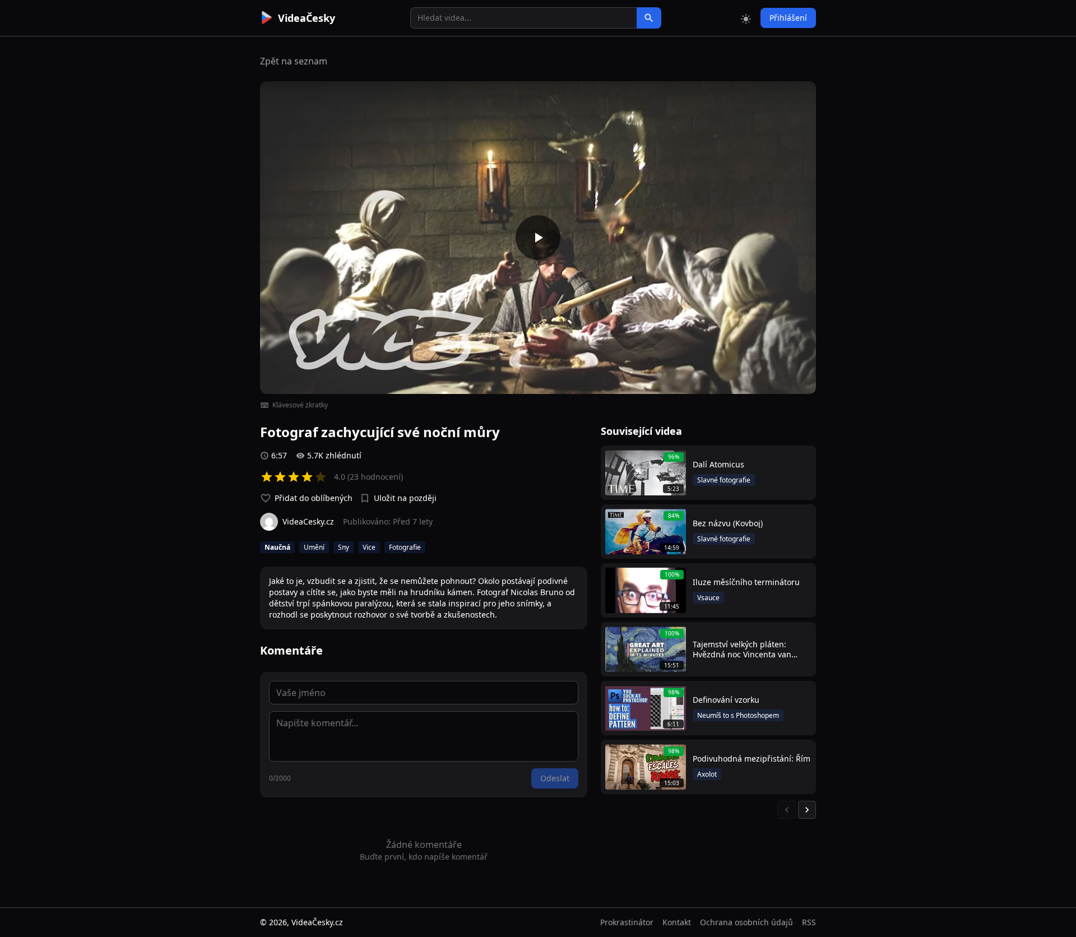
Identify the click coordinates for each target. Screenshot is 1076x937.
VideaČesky (306, 18)
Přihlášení (788, 17)
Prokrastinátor (626, 922)
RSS (809, 922)
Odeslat (554, 778)
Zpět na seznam (293, 61)
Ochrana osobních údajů (746, 922)
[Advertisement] (197, 204)
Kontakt (676, 922)
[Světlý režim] (746, 18)
